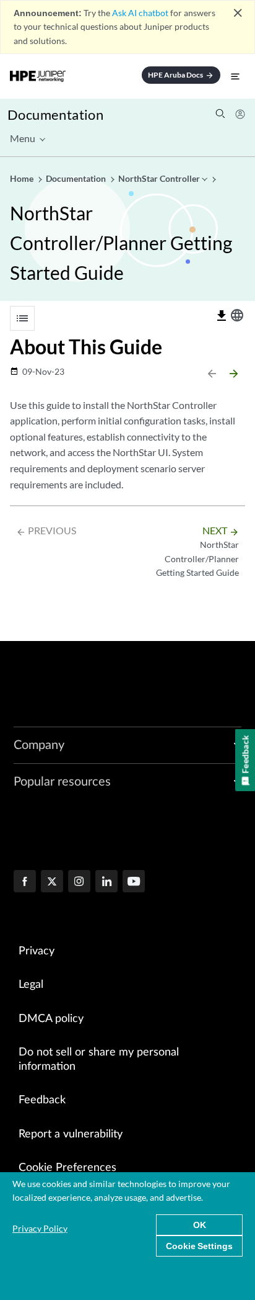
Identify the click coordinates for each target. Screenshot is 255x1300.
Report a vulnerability (71, 1134)
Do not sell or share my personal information (99, 1059)
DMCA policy (51, 1018)
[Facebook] (25, 882)
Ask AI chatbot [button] (140, 12)
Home (22, 178)
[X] (52, 882)
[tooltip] (221, 315)
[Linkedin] (106, 882)
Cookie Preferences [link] (67, 1167)
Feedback (42, 1100)
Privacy (36, 951)
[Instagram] (79, 882)
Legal (31, 984)
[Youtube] (134, 882)
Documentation (55, 114)
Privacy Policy (39, 1228)
